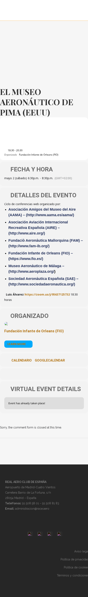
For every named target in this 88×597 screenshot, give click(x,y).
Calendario (21, 360)
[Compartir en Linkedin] (47, 374)
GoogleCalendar (50, 360)
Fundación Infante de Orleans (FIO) (34, 331)
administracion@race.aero (32, 508)
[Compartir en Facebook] (31, 374)
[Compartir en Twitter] (39, 374)
